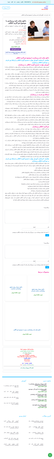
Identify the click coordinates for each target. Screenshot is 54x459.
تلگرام (22, 2)
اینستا (9, 2)
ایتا (14, 2)
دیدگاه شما (46, 207)
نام (48, 227)
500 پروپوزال (6, 7)
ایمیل (34, 227)
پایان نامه (46, 15)
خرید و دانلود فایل (15, 49)
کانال (12, 2)
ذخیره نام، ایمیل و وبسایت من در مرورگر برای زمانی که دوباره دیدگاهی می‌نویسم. (30, 232)
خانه (49, 15)
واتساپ (18, 2)
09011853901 (27, 2)
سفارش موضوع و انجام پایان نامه (39, 2)
